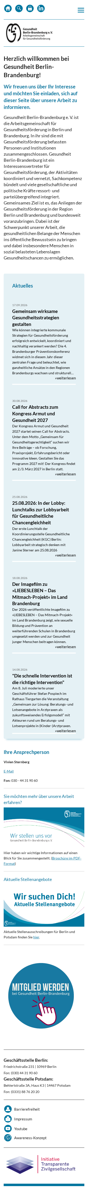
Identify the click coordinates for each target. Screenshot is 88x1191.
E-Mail (9, 771)
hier (36, 937)
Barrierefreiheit (27, 1109)
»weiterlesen (65, 378)
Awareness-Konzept (30, 1138)
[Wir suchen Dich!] (44, 905)
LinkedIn (41, 9)
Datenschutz (30, 9)
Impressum (23, 1119)
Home (8, 9)
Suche (19, 9)
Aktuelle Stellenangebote (28, 879)
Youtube (20, 1129)
